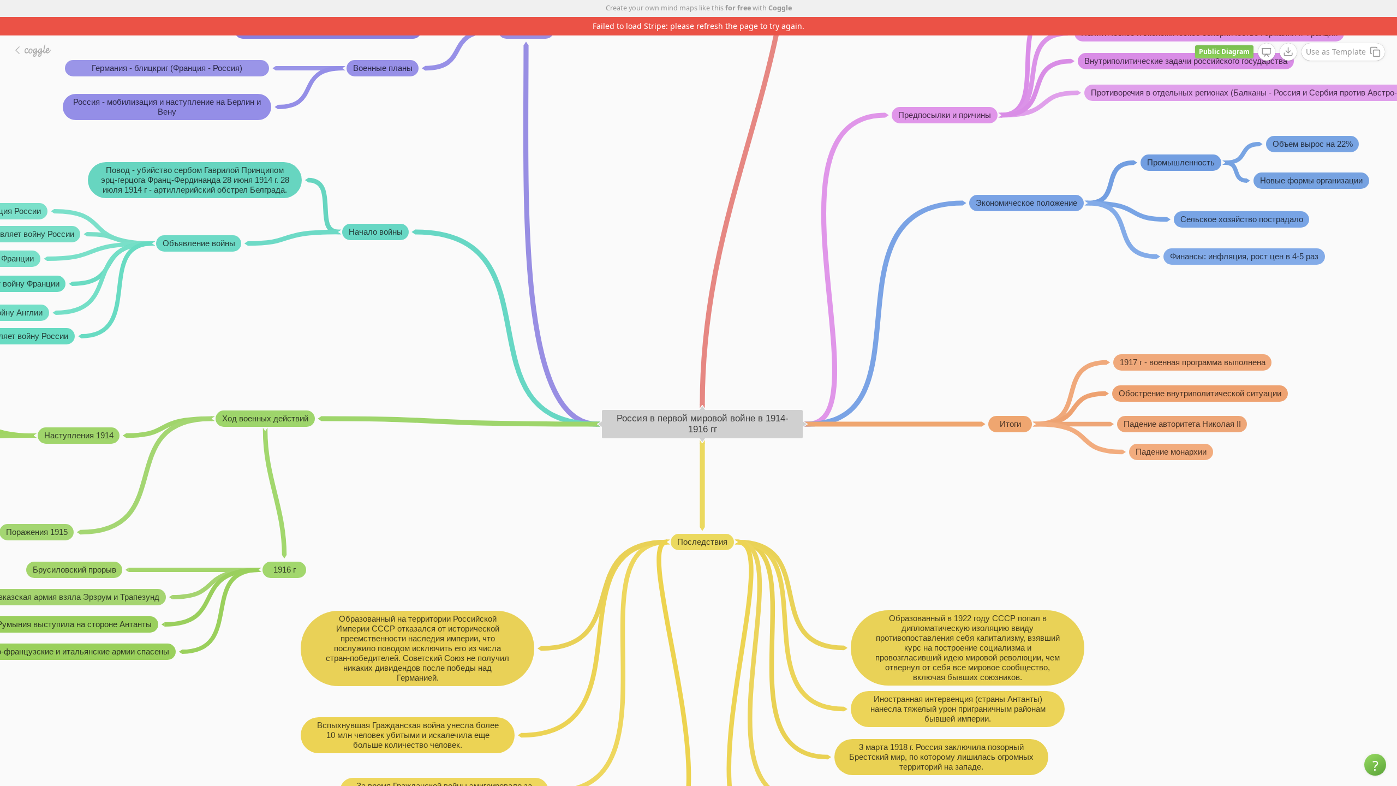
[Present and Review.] (1266, 52)
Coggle (780, 8)
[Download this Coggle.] (1288, 52)
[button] (1375, 765)
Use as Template (1336, 51)
